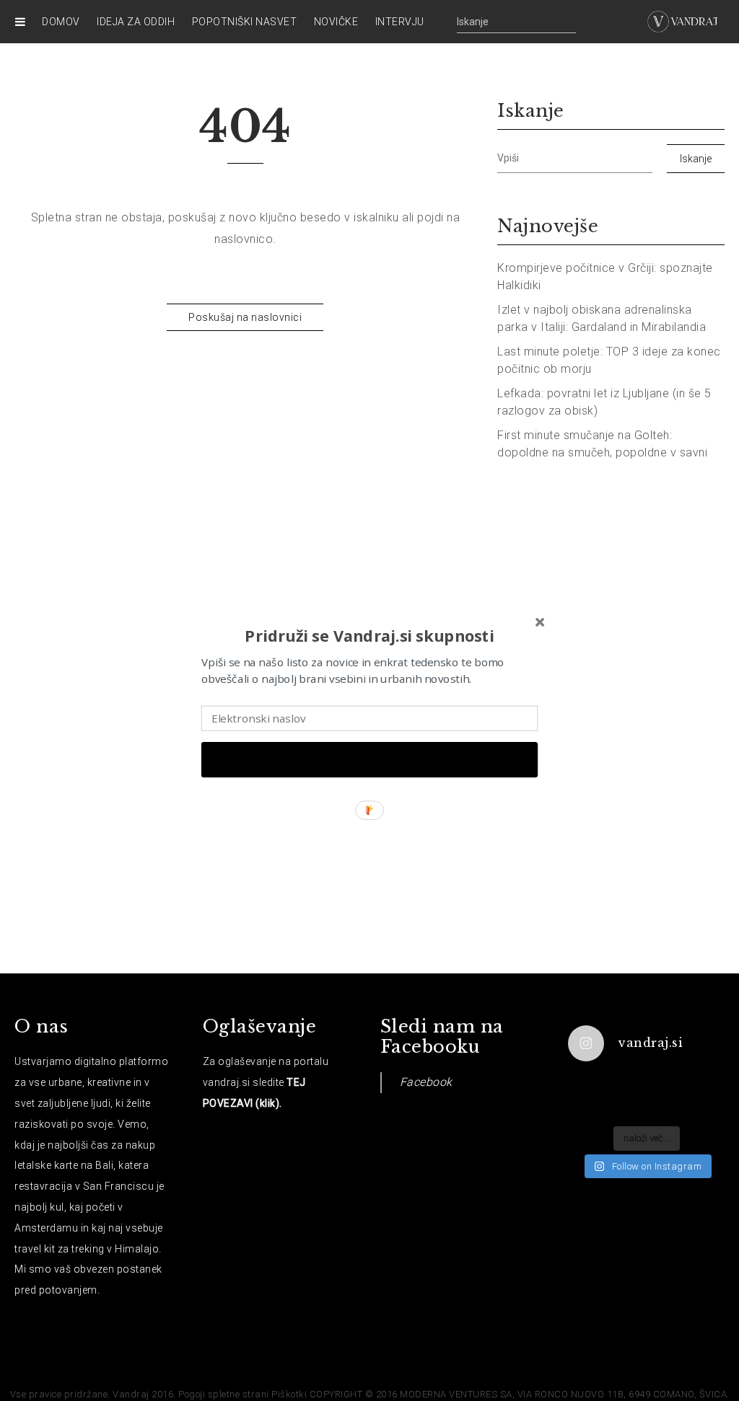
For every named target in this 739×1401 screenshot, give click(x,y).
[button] (369, 635)
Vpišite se (369, 759)
